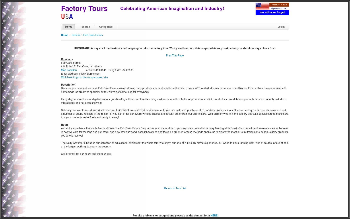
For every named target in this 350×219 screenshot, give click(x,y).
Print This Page (175, 55)
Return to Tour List (175, 188)
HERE (214, 215)
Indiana (76, 35)
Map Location (69, 70)
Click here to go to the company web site (84, 77)
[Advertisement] (175, 202)
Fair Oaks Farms (93, 35)
